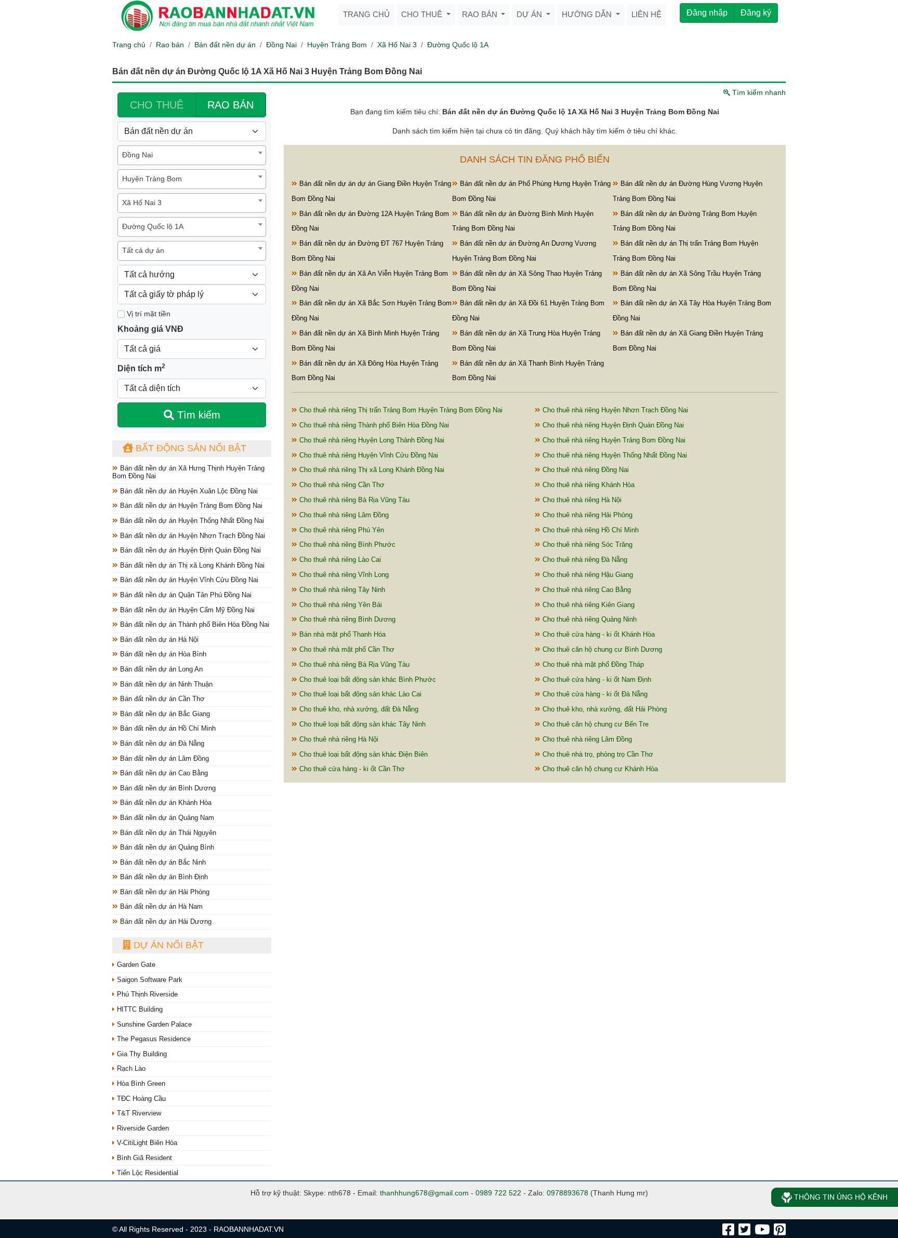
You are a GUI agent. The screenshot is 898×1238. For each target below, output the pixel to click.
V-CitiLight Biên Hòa (146, 1143)
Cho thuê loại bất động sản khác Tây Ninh (361, 724)
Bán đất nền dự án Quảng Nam (166, 818)
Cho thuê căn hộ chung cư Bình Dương (601, 649)
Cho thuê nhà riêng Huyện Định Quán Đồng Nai (612, 425)
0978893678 (567, 1193)
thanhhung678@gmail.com (424, 1193)
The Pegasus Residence (153, 1039)
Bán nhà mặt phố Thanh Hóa (341, 634)
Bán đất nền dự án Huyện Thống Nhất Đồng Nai (191, 520)
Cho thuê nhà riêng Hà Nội (581, 500)
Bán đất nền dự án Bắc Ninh (162, 862)
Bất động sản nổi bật (189, 448)
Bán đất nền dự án (225, 45)
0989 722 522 (498, 1193)
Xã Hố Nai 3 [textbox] (142, 202)
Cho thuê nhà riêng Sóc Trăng (586, 544)
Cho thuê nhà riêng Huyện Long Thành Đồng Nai (370, 440)
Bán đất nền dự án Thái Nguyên (167, 833)
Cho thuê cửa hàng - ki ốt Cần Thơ (351, 769)
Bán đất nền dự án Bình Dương (167, 788)
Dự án (530, 14)
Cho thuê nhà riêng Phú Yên (340, 530)
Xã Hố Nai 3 (397, 45)
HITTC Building (139, 1009)
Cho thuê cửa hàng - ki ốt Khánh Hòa (597, 634)
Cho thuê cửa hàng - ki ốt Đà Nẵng (594, 694)
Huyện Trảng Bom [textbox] (152, 178)
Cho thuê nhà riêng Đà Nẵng (583, 559)
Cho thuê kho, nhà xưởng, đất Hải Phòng (603, 709)
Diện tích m (141, 367)
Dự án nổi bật (167, 945)
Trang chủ (366, 14)
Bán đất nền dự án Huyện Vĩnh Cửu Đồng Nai (188, 580)
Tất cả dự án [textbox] (143, 250)
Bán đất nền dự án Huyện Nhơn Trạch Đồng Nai (191, 536)
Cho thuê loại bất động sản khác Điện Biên (362, 754)
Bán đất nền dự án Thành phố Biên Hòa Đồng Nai (193, 624)
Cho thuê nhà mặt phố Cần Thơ (345, 649)
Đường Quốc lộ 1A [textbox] (152, 226)
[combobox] (191, 155)
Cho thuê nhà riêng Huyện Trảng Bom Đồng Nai (612, 440)
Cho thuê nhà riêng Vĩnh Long (343, 574)
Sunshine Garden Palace (153, 1024)
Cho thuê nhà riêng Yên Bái (339, 605)
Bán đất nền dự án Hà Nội (158, 639)
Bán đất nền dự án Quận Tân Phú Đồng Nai (185, 595)
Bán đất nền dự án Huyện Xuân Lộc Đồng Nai (188, 491)
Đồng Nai (281, 45)
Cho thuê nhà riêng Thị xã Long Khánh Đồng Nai (370, 470)
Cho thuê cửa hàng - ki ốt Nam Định (595, 679)
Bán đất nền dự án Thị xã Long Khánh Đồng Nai (191, 565)
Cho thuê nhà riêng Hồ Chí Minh (589, 530)
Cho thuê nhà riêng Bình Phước (346, 544)
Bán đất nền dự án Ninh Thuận (165, 684)
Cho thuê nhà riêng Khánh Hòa (587, 485)
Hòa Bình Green (140, 1083)
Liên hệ (646, 14)
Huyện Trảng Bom (337, 45)
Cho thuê (422, 14)
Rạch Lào (130, 1068)
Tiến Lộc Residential (146, 1173)
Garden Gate (135, 964)
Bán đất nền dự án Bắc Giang (164, 714)
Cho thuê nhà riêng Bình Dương (346, 619)
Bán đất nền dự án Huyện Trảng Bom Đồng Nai (190, 505)
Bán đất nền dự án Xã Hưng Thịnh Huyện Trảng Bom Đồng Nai (188, 472)
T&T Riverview (138, 1113)
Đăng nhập (707, 12)
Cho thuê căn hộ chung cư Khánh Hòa (599, 769)
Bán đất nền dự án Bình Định (163, 877)
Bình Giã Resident (143, 1158)
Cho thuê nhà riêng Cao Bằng (585, 590)
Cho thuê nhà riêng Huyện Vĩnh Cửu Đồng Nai (367, 455)
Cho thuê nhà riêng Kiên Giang (587, 605)
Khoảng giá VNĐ (150, 329)
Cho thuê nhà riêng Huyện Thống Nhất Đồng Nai (613, 455)
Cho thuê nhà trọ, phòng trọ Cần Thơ (596, 754)
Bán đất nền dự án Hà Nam (160, 906)
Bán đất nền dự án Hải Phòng (163, 892)
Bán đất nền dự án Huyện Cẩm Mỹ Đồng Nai (186, 610)
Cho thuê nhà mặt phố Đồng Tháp (592, 664)
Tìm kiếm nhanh (758, 92)
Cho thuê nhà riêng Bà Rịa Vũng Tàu (353, 500)
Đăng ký (756, 12)
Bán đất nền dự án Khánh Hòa (165, 802)
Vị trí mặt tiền (147, 314)
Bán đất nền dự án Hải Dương (165, 921)
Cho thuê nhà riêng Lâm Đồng (343, 515)
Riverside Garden (142, 1128)
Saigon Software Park (148, 980)
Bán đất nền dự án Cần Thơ (161, 699)
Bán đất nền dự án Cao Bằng (163, 773)
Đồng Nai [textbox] (137, 155)
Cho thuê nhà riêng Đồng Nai (584, 470)
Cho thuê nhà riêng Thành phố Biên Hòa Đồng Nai (373, 425)
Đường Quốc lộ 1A (457, 45)
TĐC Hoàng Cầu (140, 1098)
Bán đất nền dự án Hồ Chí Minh (167, 728)
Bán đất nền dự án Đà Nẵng (161, 743)
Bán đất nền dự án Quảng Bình (166, 847)
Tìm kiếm (197, 415)
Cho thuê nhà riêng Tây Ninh (341, 590)
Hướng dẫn (588, 14)
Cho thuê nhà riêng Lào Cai (339, 559)
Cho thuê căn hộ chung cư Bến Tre (594, 724)
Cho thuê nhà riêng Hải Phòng (586, 515)
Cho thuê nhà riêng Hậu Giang (586, 574)
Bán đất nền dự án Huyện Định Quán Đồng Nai (189, 550)
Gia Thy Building (141, 1054)
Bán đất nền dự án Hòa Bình (162, 654)
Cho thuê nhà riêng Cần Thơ (341, 485)
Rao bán (480, 14)
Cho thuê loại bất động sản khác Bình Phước (366, 679)
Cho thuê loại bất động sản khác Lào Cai (359, 694)
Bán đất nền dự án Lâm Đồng (163, 758)
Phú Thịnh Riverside (146, 994)
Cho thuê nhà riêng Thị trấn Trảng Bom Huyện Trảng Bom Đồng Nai (400, 410)
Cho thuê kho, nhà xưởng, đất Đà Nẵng (357, 709)
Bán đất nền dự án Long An (160, 669)
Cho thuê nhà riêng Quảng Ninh (588, 619)
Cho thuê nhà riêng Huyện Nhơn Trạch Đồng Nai (614, 410)
